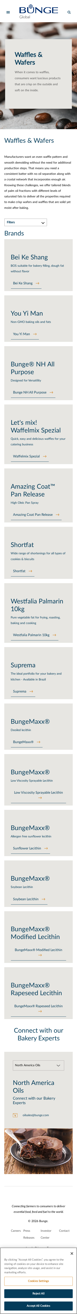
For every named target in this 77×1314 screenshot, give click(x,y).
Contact (64, 1230)
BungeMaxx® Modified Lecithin (38, 950)
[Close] (72, 1253)
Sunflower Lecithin (27, 848)
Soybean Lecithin (25, 899)
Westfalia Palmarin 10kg (31, 635)
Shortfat (19, 571)
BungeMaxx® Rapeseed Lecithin (38, 1006)
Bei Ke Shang (23, 283)
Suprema (19, 691)
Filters (11, 222)
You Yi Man (21, 334)
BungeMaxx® (23, 742)
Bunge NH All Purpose (29, 392)
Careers (16, 1230)
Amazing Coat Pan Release (33, 514)
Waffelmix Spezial (26, 456)
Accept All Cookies (38, 1306)
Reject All (38, 1293)
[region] (38, 1280)
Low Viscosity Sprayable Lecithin (38, 792)
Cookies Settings (38, 1281)
